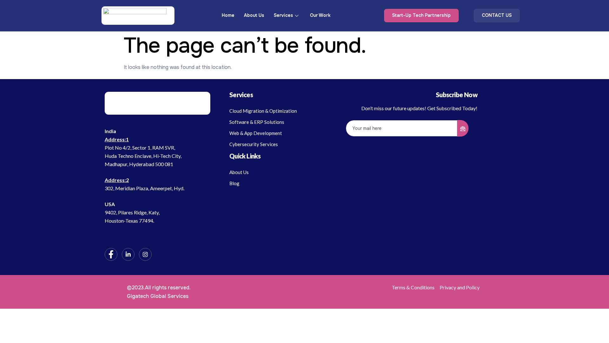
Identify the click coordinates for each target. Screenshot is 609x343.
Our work (320, 15)
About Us (254, 15)
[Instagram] (145, 254)
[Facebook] (111, 254)
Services (283, 15)
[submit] (462, 128)
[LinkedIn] (128, 254)
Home (228, 15)
